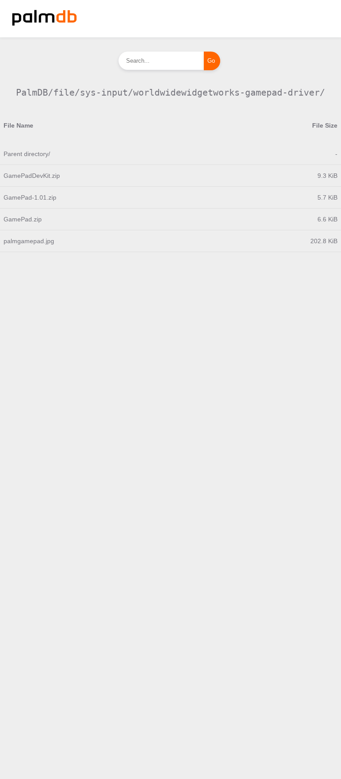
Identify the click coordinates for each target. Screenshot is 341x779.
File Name (18, 125)
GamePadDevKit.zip (32, 175)
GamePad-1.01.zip (30, 197)
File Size (324, 125)
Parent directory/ (27, 153)
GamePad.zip (23, 219)
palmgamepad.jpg (29, 241)
